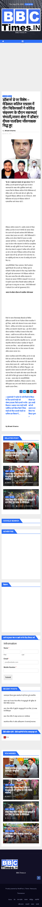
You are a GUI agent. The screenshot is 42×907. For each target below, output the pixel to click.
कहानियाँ (37, 899)
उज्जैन (7, 450)
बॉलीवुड (31, 899)
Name (6, 648)
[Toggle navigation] (22, 41)
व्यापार (32, 904)
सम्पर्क (37, 904)
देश (14, 899)
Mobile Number (10, 667)
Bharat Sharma (10, 131)
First (5, 654)
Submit (8, 677)
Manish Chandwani (25, 459)
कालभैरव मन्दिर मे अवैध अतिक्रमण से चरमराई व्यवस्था (20, 721)
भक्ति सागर (21, 904)
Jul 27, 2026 (11, 818)
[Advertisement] (21, 64)
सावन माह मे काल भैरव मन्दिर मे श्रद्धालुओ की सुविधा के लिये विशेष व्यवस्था (18, 476)
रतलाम (10, 96)
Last (23, 654)
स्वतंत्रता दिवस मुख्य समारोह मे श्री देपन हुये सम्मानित (19, 454)
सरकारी (27, 904)
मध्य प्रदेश (5, 96)
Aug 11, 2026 (11, 796)
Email (6, 659)
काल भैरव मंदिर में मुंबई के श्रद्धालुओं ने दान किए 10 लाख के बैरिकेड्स (20, 501)
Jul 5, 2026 (11, 840)
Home (10, 899)
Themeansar (20, 893)
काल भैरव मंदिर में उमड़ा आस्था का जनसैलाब (17, 716)
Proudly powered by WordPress (15, 888)
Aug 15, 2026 (11, 774)
